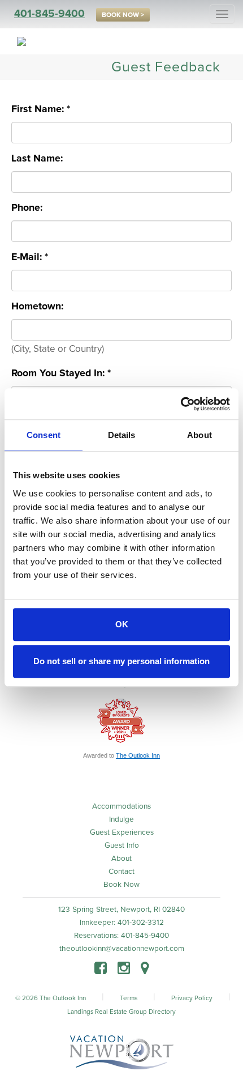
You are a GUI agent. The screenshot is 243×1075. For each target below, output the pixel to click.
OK (121, 624)
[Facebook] (100, 970)
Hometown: (40, 306)
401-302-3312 (141, 922)
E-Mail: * (29, 257)
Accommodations (121, 806)
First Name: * (40, 109)
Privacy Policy (191, 998)
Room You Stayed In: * (61, 373)
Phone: (29, 208)
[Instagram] (124, 970)
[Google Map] (145, 970)
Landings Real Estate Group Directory (121, 1011)
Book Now (121, 884)
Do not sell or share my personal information (121, 661)
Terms (128, 998)
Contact (121, 871)
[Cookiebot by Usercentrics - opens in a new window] (180, 404)
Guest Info (122, 845)
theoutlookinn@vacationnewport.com (121, 948)
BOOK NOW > (123, 15)
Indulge (121, 819)
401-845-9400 (49, 13)
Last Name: (39, 158)
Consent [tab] (43, 435)
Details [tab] (122, 435)
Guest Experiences (122, 832)
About (121, 858)
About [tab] (199, 435)
